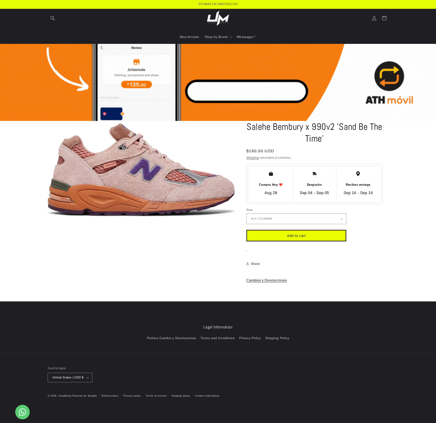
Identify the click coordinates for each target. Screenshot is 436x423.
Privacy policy (132, 395)
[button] (53, 18)
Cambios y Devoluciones (266, 280)
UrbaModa (65, 395)
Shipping (252, 157)
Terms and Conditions (218, 338)
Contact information (207, 395)
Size (249, 210)
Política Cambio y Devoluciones (171, 338)
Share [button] (255, 263)
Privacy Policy (250, 338)
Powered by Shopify (84, 395)
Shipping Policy (277, 338)
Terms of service (156, 395)
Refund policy (110, 395)
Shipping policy (180, 395)
